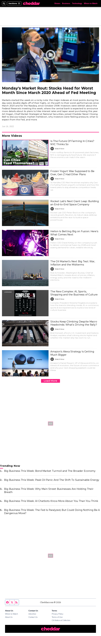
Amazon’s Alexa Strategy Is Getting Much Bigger (72, 353)
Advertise (32, 614)
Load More (50, 380)
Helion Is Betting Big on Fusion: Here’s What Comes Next (74, 233)
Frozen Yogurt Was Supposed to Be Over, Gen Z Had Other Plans (72, 173)
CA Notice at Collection (61, 620)
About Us (9, 617)
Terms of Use (57, 617)
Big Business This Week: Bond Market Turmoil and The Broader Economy (50, 470)
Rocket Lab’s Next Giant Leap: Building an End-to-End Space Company (74, 203)
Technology (77, 3)
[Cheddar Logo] (31, 3)
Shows (57, 3)
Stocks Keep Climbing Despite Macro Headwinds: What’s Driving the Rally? (73, 323)
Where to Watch (90, 3)
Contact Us (33, 617)
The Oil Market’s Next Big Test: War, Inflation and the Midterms (72, 263)
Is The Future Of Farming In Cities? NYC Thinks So (72, 143)
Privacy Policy (57, 614)
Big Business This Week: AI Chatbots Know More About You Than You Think (51, 501)
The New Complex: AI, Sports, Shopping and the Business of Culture (74, 293)
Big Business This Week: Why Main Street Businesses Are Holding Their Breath (48, 490)
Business (66, 3)
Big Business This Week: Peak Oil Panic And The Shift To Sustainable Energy (51, 479)
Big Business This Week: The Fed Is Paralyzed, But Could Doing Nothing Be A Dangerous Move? (52, 512)
